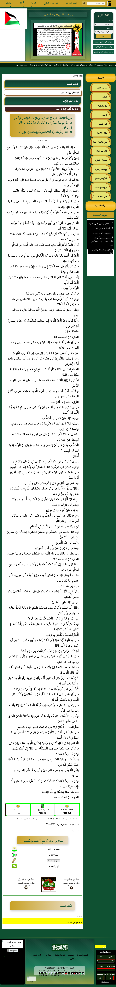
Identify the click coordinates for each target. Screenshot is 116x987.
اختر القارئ (110, 28)
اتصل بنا (48, 955)
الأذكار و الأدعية (102, 133)
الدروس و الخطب (102, 88)
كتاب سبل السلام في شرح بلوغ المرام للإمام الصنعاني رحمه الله (102, 152)
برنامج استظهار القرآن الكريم (103, 52)
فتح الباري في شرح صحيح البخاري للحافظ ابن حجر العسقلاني (101, 170)
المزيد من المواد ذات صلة (74, 922)
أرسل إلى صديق (54, 866)
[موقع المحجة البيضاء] (58, 40)
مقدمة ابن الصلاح (101, 160)
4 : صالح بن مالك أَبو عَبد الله (103, 224)
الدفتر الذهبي (37, 955)
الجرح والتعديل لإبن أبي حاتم (101, 197)
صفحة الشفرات (53, 855)
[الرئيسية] (109, 3)
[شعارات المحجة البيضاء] (59, 948)
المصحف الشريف (71, 956)
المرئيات (104, 115)
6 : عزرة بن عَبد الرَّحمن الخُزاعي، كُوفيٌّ (102, 242)
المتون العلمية (103, 124)
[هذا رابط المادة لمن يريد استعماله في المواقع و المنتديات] (14, 860)
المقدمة (79, 916)
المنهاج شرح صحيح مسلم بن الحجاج (102, 179)
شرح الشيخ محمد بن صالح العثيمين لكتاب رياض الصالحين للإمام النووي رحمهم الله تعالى (102, 188)
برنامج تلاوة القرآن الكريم (103, 42)
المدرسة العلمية (33, 3)
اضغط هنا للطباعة (54, 849)
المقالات (104, 97)
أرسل (103, 36)
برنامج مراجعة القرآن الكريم (103, 47)
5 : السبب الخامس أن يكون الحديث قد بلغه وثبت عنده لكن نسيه (102, 232)
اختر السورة (110, 21)
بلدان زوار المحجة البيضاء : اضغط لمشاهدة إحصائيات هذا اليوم (59, 970)
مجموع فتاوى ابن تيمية (100, 142)
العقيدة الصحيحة (82, 955)
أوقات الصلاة (21, 3)
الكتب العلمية (102, 106)
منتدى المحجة (9, 3)
